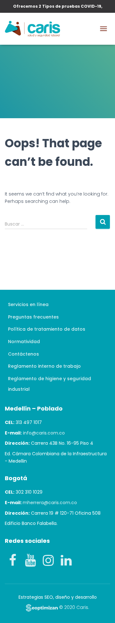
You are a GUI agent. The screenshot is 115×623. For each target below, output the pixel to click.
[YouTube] (30, 560)
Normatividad (24, 341)
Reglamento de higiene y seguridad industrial (49, 384)
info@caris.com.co (44, 433)
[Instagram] (48, 560)
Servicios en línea (28, 304)
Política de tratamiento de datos (46, 329)
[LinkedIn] (66, 560)
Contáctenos (23, 354)
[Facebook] (12, 560)
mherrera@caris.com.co (50, 502)
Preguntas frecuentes (33, 317)
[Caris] (35, 29)
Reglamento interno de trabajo (44, 366)
